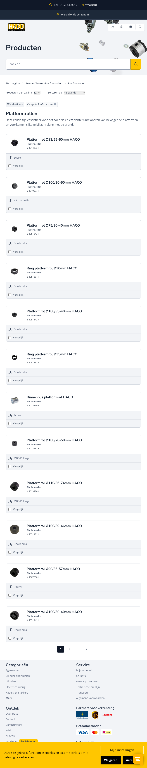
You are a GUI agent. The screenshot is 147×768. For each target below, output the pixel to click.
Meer (9, 698)
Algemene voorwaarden (90, 698)
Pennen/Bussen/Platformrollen (43, 83)
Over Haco (12, 713)
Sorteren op (55, 92)
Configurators (14, 724)
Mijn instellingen (122, 750)
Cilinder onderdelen (18, 676)
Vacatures (12, 741)
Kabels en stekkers (17, 692)
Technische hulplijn (88, 687)
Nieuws (10, 735)
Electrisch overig (15, 687)
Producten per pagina (19, 92)
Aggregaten (13, 670)
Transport (82, 692)
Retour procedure (87, 681)
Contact (10, 719)
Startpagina (13, 83)
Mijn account (84, 670)
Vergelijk (18, 165)
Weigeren (110, 760)
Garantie (81, 676)
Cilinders (11, 681)
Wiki (8, 730)
